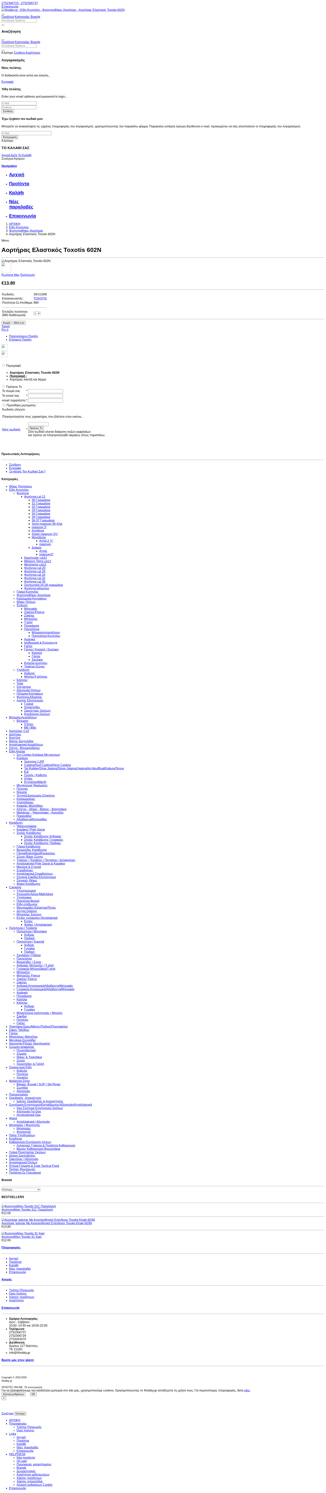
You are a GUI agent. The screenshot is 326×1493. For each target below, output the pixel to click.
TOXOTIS (40, 298)
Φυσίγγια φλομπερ (36, 588)
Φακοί (13, 1118)
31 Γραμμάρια (41, 503)
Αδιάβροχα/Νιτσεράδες (32, 819)
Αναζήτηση (16, 1300)
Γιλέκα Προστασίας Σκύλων (27, 1152)
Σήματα (21, 1053)
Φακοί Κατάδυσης (29, 883)
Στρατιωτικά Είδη (20, 1067)
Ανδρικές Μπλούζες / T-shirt (35, 965)
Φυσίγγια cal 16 (34, 574)
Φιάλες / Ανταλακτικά (38, 924)
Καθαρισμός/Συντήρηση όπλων (30, 1142)
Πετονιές (22, 788)
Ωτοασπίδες (32, 707)
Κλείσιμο (20, 1413)
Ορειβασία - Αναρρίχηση (25, 1098)
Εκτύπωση (27, 274)
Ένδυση (22, 605)
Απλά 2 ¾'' (46, 540)
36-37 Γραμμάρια (43, 520)
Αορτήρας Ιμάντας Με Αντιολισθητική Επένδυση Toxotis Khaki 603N (47, 1223)
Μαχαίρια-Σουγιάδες (22, 1040)
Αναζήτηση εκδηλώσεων (33, 1474)
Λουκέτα (22, 1077)
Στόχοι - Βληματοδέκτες (24, 748)
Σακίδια (22, 1016)
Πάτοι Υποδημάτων (22, 1135)
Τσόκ (20, 683)
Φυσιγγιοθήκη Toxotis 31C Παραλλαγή (27, 1209)
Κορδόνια (15, 1138)
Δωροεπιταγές (26, 1471)
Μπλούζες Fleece (28, 975)
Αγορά (6, 155)
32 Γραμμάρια (41, 506)
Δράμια (36, 547)
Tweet (6, 326)
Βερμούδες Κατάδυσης (32, 850)
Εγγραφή (8, 81)
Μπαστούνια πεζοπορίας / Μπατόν (39, 1013)
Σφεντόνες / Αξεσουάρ (23, 1159)
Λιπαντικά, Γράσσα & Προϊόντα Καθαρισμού (46, 1145)
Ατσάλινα (38, 530)
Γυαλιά (28, 703)
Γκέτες (28, 646)
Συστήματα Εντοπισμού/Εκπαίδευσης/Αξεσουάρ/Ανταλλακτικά (50, 1104)
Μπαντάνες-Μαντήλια (23, 1036)
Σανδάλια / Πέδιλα (29, 955)
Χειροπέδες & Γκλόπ (30, 1064)
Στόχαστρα (24, 686)
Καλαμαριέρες (26, 799)
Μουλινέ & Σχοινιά (29, 867)
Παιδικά (29, 938)
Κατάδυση (16, 822)
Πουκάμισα (31, 625)
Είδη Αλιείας (17, 751)
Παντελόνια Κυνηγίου (46, 636)
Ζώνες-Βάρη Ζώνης (30, 856)
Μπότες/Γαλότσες (36, 676)
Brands (35, 16)
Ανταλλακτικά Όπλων (23, 1162)
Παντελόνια (31, 629)
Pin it (5, 329)
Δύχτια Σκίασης (27, 911)
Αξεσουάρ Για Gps (29, 1111)
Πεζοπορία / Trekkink (23, 928)
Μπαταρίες (24, 1128)
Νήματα (22, 792)
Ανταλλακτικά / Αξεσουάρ (33, 1121)
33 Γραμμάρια (41, 510)
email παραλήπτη (13, 400)
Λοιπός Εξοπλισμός (30, 700)
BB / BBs (30, 727)
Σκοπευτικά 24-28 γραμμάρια (43, 585)
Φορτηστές (24, 1131)
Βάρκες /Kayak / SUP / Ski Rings (38, 1084)
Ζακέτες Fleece (27, 979)
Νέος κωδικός (11, 429)
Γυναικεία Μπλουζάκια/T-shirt (36, 968)
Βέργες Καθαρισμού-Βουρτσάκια (38, 1148)
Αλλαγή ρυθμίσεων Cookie (34, 1484)
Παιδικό (29, 951)
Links (12, 1433)
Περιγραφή (13, 365)
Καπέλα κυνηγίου (35, 663)
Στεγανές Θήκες (27, 880)
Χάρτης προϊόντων (21, 1297)
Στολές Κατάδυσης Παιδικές (42, 843)
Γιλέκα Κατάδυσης (29, 846)
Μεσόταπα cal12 (35, 564)
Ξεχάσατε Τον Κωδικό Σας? (27, 471)
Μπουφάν (30, 608)
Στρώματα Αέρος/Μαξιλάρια (35, 894)
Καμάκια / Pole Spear (31, 829)
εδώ (247, 1390)
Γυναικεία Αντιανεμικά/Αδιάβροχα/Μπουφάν (46, 989)
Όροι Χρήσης (18, 1293)
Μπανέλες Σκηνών (29, 914)
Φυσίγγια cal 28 (34, 571)
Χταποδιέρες (25, 802)
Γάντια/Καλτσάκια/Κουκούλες (36, 853)
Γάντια (36, 656)
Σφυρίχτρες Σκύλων (37, 710)
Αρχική (13, 1258)
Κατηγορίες (22, 16)
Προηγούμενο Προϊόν (23, 336)
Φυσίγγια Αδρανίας (29, 697)
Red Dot (14, 737)
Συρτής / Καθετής (35, 775)
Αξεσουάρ (23, 1091)
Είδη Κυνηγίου (19, 489)
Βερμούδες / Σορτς (29, 962)
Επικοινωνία (10, 6)
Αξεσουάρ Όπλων (29, 690)
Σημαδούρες (25, 870)
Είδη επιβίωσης (27, 904)
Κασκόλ (37, 652)
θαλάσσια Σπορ (19, 1081)
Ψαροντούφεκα (26, 826)
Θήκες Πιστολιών (20, 486)
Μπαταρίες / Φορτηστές (24, 1125)
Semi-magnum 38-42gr (47, 523)
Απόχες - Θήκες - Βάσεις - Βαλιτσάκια (41, 809)
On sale (22, 1461)
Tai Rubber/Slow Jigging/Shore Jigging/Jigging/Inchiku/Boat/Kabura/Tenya (74, 768)
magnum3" (46, 554)
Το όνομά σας (11, 391)
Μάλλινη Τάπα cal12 (37, 561)
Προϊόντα (8, 16)
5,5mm (28, 724)
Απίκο (28, 778)
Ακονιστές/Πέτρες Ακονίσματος (29, 1043)
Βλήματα (22, 720)
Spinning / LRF (34, 761)
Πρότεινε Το (14, 386)
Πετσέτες (22, 1019)
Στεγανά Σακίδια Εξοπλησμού (36, 877)
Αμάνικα (29, 639)
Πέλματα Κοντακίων (30, 693)
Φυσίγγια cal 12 (34, 496)
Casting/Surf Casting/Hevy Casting (47, 765)
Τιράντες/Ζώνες (34, 666)
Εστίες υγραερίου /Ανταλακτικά (37, 917)
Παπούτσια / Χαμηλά (30, 941)
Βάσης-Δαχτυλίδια (21, 741)
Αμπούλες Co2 (19, 731)
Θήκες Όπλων (26, 602)
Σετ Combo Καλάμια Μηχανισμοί (38, 754)
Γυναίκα (29, 948)
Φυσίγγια (23, 493)
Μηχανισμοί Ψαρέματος (32, 785)
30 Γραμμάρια (41, 500)
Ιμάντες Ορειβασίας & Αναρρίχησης (40, 1101)
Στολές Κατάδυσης (29, 833)
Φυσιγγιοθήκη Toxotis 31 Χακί (22, 1236)
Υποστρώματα (26, 890)
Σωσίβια (22, 1087)
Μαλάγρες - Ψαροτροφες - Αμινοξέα (40, 812)
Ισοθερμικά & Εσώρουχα (40, 642)
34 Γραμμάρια (41, 513)
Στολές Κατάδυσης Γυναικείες (43, 839)
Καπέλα (22, 999)
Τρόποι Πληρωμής (21, 1290)
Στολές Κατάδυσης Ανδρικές (43, 836)
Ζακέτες (29, 615)
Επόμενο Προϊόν (20, 339)
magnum (45, 544)
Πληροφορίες (18, 1423)
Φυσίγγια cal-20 (34, 568)
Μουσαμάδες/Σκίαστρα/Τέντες (36, 907)
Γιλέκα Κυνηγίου (27, 591)
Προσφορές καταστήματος (34, 1464)
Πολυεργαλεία (18, 1094)
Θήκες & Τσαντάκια (29, 1057)
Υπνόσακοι (24, 897)
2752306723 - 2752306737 (20, 3)
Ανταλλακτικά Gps (29, 1114)
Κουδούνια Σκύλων (37, 714)
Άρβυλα (29, 673)
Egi (26, 771)
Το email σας (10, 395)
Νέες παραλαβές (20, 1268)
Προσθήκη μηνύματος (21, 405)
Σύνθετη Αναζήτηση (27, 52)
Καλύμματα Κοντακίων (32, 598)
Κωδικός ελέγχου (13, 409)
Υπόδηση (23, 669)
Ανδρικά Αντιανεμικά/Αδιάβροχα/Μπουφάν (45, 985)
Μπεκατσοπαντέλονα (46, 632)
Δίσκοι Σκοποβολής (22, 1155)
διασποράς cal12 (35, 557)
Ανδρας (29, 945)
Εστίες (28, 921)
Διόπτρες (15, 734)
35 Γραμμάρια (41, 517)
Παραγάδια (24, 816)
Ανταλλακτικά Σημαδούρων (35, 873)
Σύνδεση (7, 111)
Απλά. (43, 551)
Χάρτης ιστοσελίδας (30, 1481)
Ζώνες (21, 1060)
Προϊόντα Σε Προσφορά (25, 1172)
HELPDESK (17, 1454)
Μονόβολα (39, 537)
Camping (15, 887)
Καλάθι (13, 1265)
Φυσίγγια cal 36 (34, 581)
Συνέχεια (7, 1413)
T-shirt (28, 622)
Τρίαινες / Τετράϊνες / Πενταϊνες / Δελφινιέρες (46, 860)
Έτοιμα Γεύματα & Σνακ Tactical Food (34, 1165)
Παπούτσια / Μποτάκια (32, 931)
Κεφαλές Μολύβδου (30, 805)
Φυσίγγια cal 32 (34, 578)
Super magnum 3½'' (45, 534)
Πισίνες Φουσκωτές (22, 1169)
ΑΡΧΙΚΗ (14, 1420)
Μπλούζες (31, 619)
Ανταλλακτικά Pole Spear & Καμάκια (41, 863)
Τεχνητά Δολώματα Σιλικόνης (36, 795)
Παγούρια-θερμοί (28, 900)
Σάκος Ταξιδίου (19, 1030)
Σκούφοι (37, 659)
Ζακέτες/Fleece (34, 612)
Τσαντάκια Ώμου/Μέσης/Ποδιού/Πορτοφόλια (38, 1026)
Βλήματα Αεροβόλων (23, 717)
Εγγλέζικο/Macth (35, 782)
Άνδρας (29, 934)
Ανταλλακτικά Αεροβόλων (26, 744)
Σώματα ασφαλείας (21, 1047)
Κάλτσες (22, 680)
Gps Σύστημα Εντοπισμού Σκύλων (40, 1108)
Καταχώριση (10, 137)
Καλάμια (22, 758)
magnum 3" (39, 527)
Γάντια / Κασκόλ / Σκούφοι (41, 649)
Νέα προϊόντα (26, 1457)
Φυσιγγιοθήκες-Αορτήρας (34, 595)
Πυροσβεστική (26, 1050)
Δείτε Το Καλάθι (21, 155)
